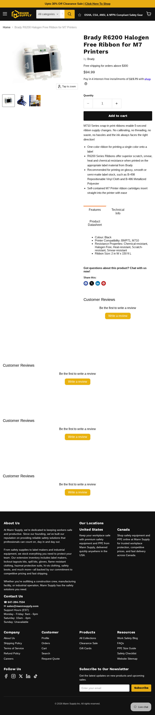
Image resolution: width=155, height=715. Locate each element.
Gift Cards (85, 648)
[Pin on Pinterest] (103, 283)
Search (46, 653)
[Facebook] (6, 676)
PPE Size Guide (126, 648)
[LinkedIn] (28, 676)
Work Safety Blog (127, 638)
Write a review (117, 315)
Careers (8, 658)
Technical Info (118, 211)
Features (95, 209)
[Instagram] (13, 676)
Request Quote (51, 658)
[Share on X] (91, 283)
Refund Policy (12, 653)
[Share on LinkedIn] (97, 283)
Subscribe (141, 688)
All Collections (87, 638)
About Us (9, 638)
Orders (46, 643)
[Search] (69, 14)
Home (6, 27)
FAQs (120, 643)
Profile (45, 638)
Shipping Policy (13, 643)
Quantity (88, 95)
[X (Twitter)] (21, 676)
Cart (44, 648)
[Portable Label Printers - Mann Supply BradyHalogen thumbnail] (8, 101)
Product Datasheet (95, 223)
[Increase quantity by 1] (116, 103)
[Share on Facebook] (86, 283)
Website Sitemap (127, 658)
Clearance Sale (88, 643)
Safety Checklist (126, 653)
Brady (91, 59)
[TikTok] (35, 676)
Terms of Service (14, 648)
